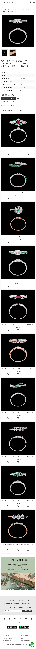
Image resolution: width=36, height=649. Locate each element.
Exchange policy (7, 635)
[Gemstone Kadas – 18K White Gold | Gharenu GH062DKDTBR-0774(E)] (4, 52)
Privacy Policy (24, 635)
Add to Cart (8, 99)
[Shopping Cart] (34, 2)
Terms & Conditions (25, 640)
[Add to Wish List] (18, 98)
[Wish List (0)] (31, 2)
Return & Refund (7, 640)
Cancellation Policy (8, 638)
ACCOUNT (17, 632)
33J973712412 (23, 90)
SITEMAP (23, 638)
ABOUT (5, 632)
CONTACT (30, 632)
